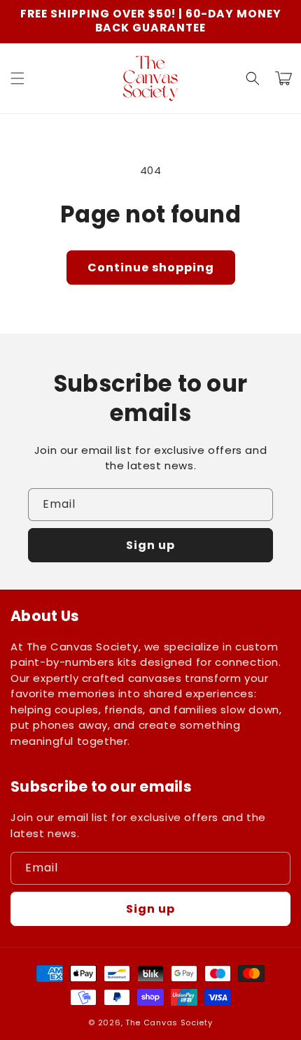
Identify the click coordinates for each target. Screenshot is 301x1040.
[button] (17, 78)
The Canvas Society (169, 1022)
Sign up (150, 545)
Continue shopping (151, 267)
